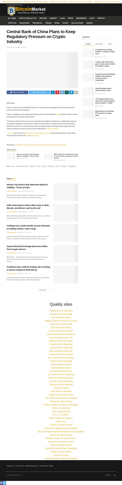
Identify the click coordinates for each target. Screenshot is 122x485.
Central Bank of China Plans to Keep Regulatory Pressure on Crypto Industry (40, 145)
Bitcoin (43, 18)
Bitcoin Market (12, 191)
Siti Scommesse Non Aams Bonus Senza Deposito (61, 431)
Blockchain (77, 23)
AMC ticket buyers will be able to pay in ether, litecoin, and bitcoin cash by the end (66, 156)
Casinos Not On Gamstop (36, 1)
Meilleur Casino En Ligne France (61, 438)
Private (101, 18)
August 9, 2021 (23, 273)
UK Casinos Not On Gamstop (61, 374)
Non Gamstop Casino (61, 317)
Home (13, 18)
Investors (24, 23)
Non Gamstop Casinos (61, 364)
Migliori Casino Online (61, 451)
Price (70, 18)
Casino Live (61, 421)
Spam (57, 23)
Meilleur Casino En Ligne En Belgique (61, 404)
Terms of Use (19, 466)
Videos (89, 23)
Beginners (81, 18)
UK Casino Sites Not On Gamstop (61, 398)
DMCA (51, 466)
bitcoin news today (22, 166)
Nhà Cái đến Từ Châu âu (61, 418)
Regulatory (72, 166)
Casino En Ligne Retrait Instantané (61, 448)
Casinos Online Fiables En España (61, 458)
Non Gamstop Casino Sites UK (61, 334)
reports (58, 114)
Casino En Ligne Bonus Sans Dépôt (61, 428)
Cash (62, 18)
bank (12, 166)
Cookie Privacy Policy (31, 466)
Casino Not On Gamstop (61, 310)
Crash (48, 23)
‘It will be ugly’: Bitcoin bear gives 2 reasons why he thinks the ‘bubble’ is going (105, 64)
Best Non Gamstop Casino (61, 378)
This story (10, 133)
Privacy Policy (43, 466)
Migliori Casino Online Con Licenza (61, 321)
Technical (37, 23)
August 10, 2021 (23, 232)
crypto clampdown (52, 128)
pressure (64, 166)
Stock (65, 23)
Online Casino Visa (61, 408)
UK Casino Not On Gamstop (61, 357)
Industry (51, 166)
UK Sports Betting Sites (61, 371)
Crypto (44, 166)
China (38, 166)
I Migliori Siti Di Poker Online (107, 1)
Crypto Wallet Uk (28, 18)
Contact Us (10, 466)
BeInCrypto (29, 133)
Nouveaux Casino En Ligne (61, 441)
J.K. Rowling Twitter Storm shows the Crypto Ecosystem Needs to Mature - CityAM (105, 101)
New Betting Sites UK (12, 1)
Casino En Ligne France (61, 401)
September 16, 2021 (60, 160)
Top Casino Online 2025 (61, 324)
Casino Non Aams (57, 1)
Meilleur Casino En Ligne (61, 341)
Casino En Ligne (61, 388)
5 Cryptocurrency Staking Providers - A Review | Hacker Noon (105, 51)
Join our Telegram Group (41, 133)
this (27, 135)
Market (53, 18)
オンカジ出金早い (61, 415)
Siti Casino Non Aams (61, 327)
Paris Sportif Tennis (61, 411)
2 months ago (10, 47)
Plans (57, 166)
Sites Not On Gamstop (61, 391)
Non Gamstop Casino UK (61, 337)
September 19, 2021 (23, 158)
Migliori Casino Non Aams (61, 394)
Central (32, 166)
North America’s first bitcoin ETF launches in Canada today (104, 113)
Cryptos (12, 23)
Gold (91, 18)
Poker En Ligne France (61, 445)
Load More (42, 290)
